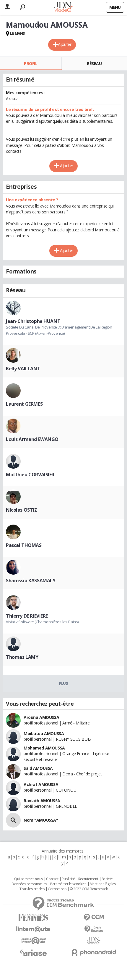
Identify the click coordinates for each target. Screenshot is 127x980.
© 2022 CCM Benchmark (89, 889)
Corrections (57, 889)
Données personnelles (29, 884)
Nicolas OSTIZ (21, 510)
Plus (63, 683)
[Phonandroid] (94, 952)
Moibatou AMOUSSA (44, 733)
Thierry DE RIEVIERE (27, 616)
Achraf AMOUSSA (41, 784)
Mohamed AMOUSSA (44, 748)
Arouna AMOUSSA (41, 717)
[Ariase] (33, 952)
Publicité (68, 879)
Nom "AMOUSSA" (41, 820)
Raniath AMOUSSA (42, 800)
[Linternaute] (33, 929)
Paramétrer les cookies (68, 884)
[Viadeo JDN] (94, 940)
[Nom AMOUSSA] (13, 820)
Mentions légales (103, 884)
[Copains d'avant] (33, 940)
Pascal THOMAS (24, 545)
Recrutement (88, 879)
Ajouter (64, 44)
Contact (52, 879)
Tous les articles (31, 889)
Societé (107, 879)
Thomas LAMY (22, 657)
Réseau (94, 63)
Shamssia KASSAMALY (30, 580)
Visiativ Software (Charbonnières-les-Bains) (42, 621)
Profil (30, 63)
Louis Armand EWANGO (32, 439)
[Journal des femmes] (33, 917)
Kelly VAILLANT (23, 368)
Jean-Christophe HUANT (33, 321)
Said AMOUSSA (38, 768)
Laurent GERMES (24, 404)
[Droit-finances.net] (94, 929)
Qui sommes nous (28, 879)
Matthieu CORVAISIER (30, 474)
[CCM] (94, 917)
